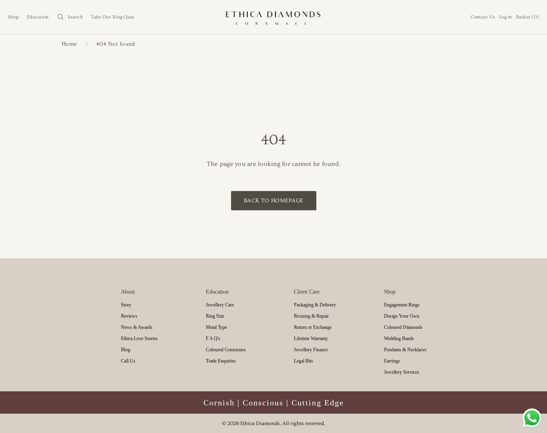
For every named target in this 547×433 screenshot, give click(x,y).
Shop (13, 17)
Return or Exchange (313, 327)
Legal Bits (303, 361)
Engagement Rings (402, 305)
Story (126, 305)
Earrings (392, 361)
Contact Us (483, 17)
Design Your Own (401, 316)
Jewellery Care (220, 305)
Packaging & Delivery (315, 305)
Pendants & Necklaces (405, 349)
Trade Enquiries (221, 361)
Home (69, 44)
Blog (125, 349)
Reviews (129, 316)
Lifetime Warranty (311, 338)
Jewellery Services (401, 372)
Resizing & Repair (311, 316)
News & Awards (137, 327)
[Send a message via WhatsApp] (532, 418)
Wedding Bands (399, 338)
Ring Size (215, 316)
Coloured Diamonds (403, 327)
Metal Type (216, 327)
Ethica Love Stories (139, 338)
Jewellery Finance (311, 349)
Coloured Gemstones (226, 349)
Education (37, 17)
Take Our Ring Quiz (113, 17)
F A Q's (213, 338)
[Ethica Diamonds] (274, 17)
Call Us (128, 361)
